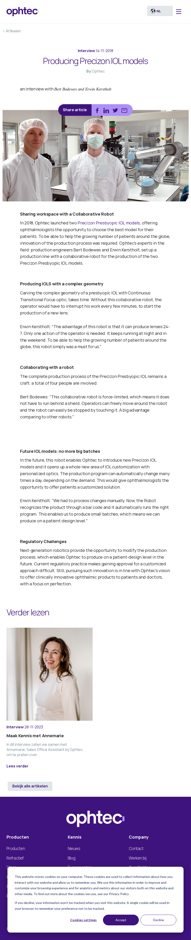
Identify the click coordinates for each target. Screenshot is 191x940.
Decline (158, 920)
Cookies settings (83, 920)
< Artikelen (12, 30)
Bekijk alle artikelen (30, 786)
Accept (121, 920)
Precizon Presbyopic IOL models (109, 223)
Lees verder (17, 766)
